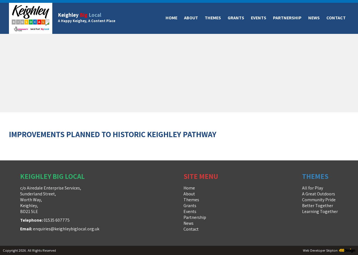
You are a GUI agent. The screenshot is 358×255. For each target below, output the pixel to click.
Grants (236, 18)
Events (258, 18)
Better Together (317, 206)
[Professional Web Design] (346, 251)
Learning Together (320, 211)
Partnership (287, 18)
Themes (213, 18)
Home (171, 18)
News (314, 18)
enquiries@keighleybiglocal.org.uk (66, 229)
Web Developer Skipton (320, 250)
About (191, 18)
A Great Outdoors (318, 194)
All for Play (312, 188)
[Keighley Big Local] (30, 18)
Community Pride (319, 200)
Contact (336, 18)
